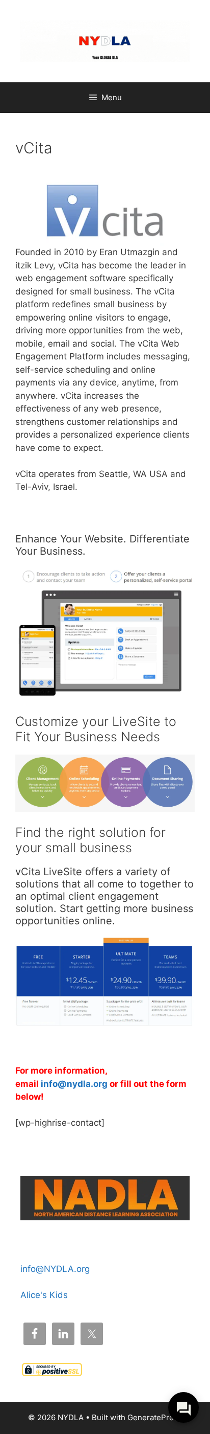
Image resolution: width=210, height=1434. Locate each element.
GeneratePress (154, 1417)
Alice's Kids (44, 1295)
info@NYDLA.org (55, 1269)
